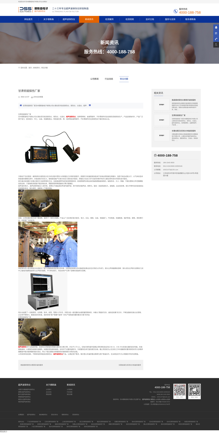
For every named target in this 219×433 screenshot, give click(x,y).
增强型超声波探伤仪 (24, 397)
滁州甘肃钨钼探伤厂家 (168, 424)
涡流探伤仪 (75, 414)
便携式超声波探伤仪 (24, 392)
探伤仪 (153, 399)
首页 (30, 68)
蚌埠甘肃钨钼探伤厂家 (44, 424)
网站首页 (28, 19)
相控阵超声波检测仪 (24, 402)
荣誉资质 (48, 394)
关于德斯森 (48, 19)
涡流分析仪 (54, 414)
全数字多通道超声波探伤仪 (26, 389)
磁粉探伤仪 (65, 414)
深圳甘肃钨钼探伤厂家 (91, 426)
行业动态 (109, 79)
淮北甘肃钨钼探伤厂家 (98, 424)
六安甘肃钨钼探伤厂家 (38, 426)
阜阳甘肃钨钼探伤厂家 (185, 424)
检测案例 (109, 19)
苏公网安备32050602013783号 (160, 404)
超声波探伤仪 (69, 19)
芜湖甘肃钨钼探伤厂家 (27, 424)
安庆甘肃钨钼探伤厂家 (133, 424)
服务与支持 (170, 19)
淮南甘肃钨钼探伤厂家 (62, 424)
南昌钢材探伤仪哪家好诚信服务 (32, 365)
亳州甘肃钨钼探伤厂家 (56, 426)
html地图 (167, 399)
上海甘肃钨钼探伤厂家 (69, 422)
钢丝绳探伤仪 (43, 414)
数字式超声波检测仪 (24, 394)
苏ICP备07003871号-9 (163, 402)
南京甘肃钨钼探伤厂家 (104, 422)
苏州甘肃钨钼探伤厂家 (156, 422)
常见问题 (44, 68)
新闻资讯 (89, 19)
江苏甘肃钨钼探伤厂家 (51, 422)
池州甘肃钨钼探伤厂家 (73, 426)
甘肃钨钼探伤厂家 (178, 115)
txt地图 (162, 399)
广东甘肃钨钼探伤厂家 (34, 422)
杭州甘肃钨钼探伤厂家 (173, 422)
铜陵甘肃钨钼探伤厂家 (115, 424)
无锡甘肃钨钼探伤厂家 (121, 422)
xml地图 (157, 399)
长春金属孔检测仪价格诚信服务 (130, 365)
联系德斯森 (190, 19)
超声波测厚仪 (31, 414)
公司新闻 (94, 79)
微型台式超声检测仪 (24, 399)
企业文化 (48, 392)
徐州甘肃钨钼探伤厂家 (139, 422)
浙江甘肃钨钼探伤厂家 (86, 422)
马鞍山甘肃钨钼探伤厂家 (79, 424)
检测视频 (130, 19)
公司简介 (48, 389)
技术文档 (150, 19)
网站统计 (3, 432)
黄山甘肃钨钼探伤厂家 (150, 424)
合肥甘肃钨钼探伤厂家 (191, 422)
